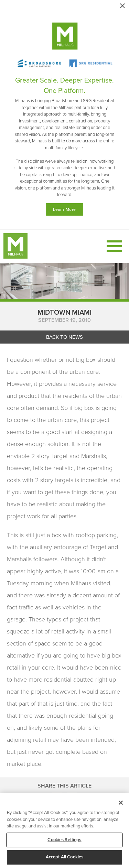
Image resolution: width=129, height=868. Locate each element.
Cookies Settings (64, 840)
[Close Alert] (122, 6)
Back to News (64, 337)
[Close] (120, 802)
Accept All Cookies (64, 857)
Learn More (64, 209)
